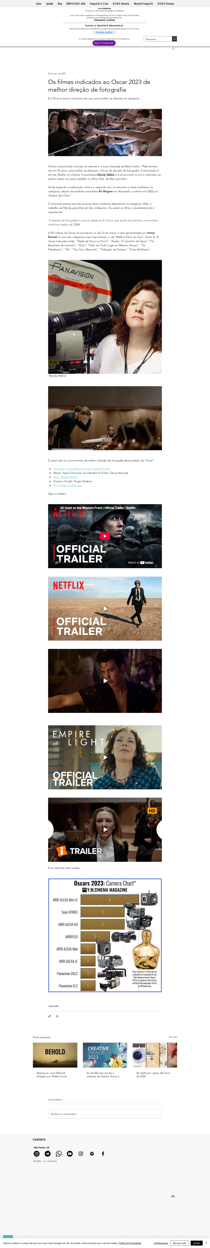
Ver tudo (173, 1036)
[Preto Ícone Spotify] (92, 1154)
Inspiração (54, 1005)
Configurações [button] (161, 1243)
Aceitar (196, 1243)
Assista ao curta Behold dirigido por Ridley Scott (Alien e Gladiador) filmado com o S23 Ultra (53, 1074)
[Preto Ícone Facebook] (103, 1154)
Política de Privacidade (130, 1243)
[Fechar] (206, 1243)
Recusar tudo (179, 1243)
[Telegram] (48, 1154)
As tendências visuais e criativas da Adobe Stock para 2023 (105, 1074)
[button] (173, 48)
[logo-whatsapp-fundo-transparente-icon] (59, 1154)
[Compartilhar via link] (49, 1016)
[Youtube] (70, 1154)
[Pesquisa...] (174, 38)
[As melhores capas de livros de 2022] (155, 1055)
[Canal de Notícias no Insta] (37, 1154)
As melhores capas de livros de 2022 (153, 1074)
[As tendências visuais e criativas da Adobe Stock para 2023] (105, 1055)
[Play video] (105, 609)
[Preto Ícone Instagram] (81, 1154)
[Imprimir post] (57, 1016)
